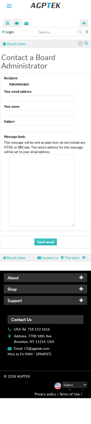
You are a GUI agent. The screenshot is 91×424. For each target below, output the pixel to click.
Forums (18, 24)
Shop (12, 289)
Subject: (9, 121)
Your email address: (18, 91)
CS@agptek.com (37, 348)
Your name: (12, 106)
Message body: (15, 136)
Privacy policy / (46, 394)
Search (79, 32)
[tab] (45, 277)
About (13, 278)
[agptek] (45, 5)
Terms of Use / (70, 394)
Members (28, 24)
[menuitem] (69, 257)
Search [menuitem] (86, 43)
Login (10, 31)
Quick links (7, 24)
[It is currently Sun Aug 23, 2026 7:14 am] (80, 43)
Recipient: (11, 78)
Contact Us (21, 319)
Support (15, 300)
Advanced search (86, 32)
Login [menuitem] (84, 24)
